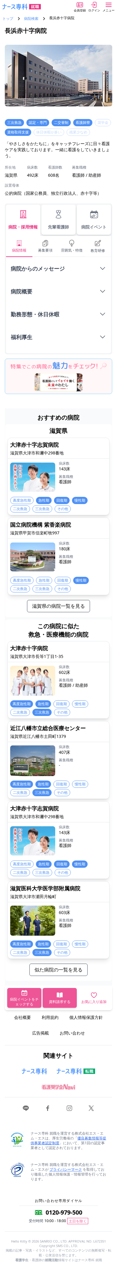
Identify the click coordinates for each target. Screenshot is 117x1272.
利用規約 (50, 1017)
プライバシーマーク (66, 1169)
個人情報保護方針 (86, 1017)
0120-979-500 (64, 1212)
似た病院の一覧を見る (58, 969)
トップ (7, 18)
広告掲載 (40, 1033)
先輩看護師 (58, 227)
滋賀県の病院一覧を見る (58, 606)
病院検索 (31, 18)
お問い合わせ (72, 1033)
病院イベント (93, 227)
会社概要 (22, 1017)
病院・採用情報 (23, 227)
